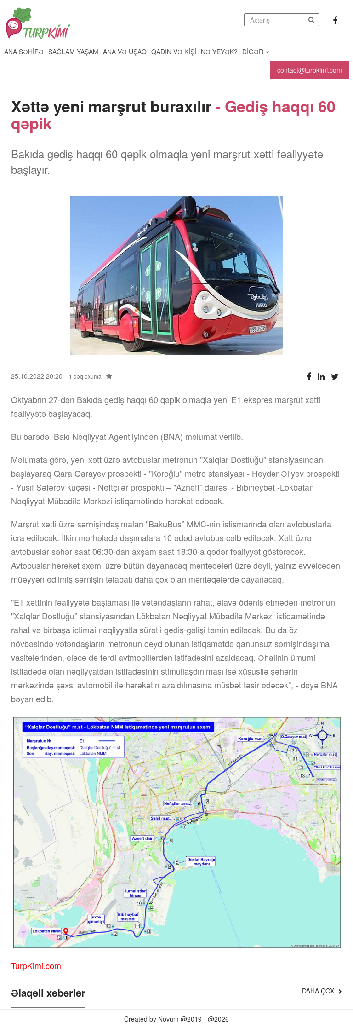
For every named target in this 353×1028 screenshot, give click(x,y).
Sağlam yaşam (73, 51)
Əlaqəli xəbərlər (48, 993)
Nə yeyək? (219, 51)
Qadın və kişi (173, 51)
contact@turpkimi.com (309, 70)
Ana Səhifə (24, 51)
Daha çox (319, 990)
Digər (253, 51)
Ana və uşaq (125, 51)
